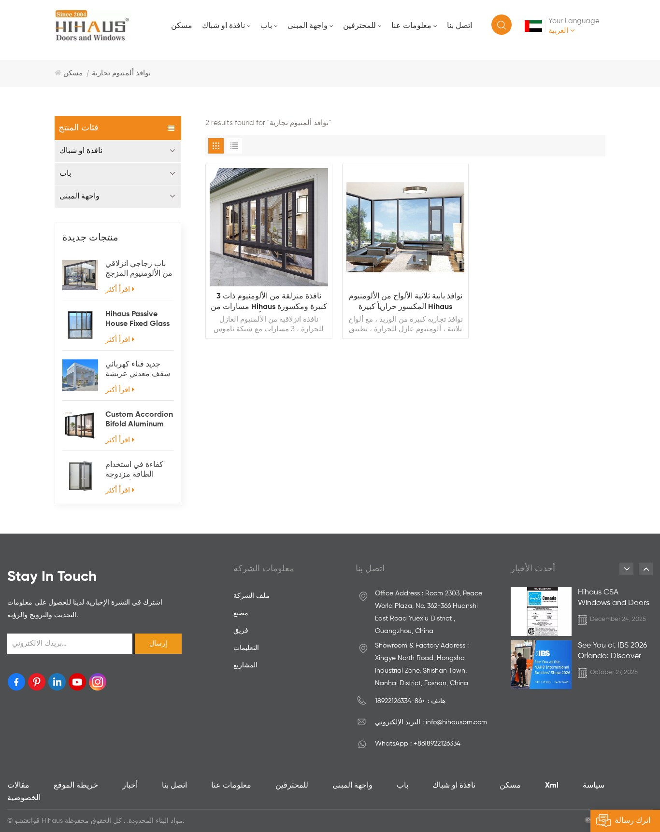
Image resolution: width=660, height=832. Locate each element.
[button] (626, 569)
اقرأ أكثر (117, 289)
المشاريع (245, 665)
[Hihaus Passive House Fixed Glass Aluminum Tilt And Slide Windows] (80, 325)
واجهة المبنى (307, 26)
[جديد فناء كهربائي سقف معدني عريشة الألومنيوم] (80, 375)
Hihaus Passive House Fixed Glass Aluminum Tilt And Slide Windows (138, 319)
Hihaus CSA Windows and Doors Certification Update (614, 598)
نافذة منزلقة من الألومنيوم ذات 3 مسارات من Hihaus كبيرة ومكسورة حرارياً (269, 302)
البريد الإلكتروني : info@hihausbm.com (431, 722)
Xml (552, 786)
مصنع (240, 613)
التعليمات (246, 648)
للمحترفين (359, 26)
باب (266, 26)
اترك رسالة (632, 821)
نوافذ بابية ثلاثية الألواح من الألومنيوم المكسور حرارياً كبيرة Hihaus (405, 302)
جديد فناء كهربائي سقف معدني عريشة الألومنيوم (137, 370)
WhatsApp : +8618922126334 (417, 743)
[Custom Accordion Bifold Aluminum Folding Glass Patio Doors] (80, 425)
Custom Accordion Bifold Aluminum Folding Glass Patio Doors (139, 420)
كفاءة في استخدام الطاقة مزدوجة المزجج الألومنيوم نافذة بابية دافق (134, 470)
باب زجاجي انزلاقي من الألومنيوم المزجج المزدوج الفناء (138, 269)
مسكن (181, 26)
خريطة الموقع (76, 786)
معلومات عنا (411, 26)
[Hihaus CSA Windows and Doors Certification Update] (541, 611)
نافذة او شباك (223, 26)
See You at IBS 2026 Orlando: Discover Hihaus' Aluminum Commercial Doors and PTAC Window (612, 652)
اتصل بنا (459, 26)
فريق (240, 630)
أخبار (130, 786)
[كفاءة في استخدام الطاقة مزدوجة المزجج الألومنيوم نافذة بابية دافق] (80, 476)
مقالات (18, 786)
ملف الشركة (251, 595)
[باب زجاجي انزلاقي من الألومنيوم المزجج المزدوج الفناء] (80, 275)
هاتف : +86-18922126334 (410, 701)
